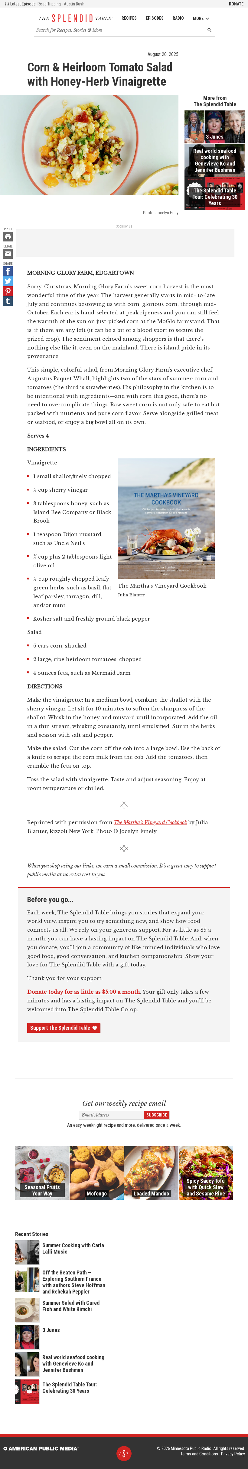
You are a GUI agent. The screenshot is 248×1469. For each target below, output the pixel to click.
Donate (236, 4)
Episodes (155, 18)
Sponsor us (124, 226)
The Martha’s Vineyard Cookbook (150, 822)
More (198, 18)
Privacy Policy (233, 1453)
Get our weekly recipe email (124, 1104)
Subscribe (156, 1115)
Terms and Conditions (199, 1453)
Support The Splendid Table (60, 1028)
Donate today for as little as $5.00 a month (83, 992)
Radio (178, 18)
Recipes (129, 18)
